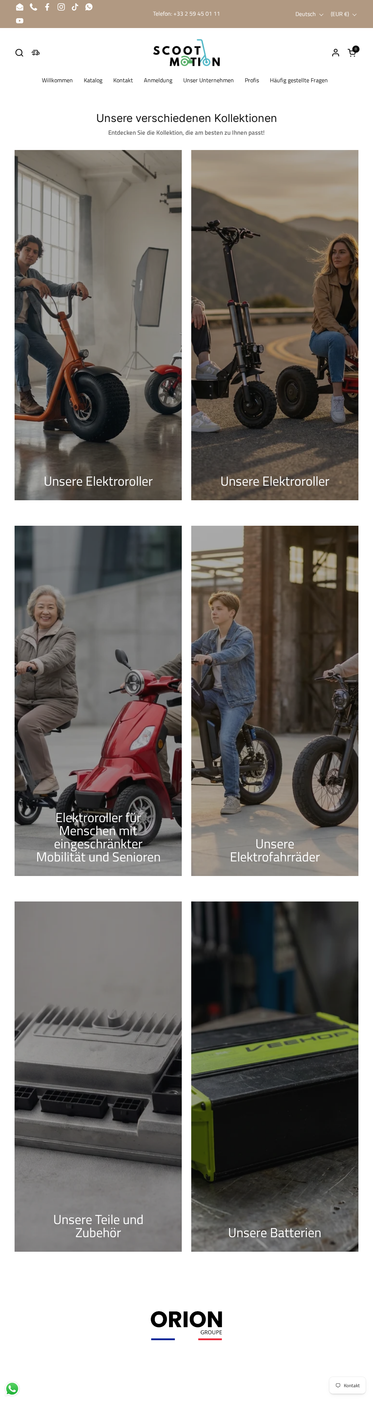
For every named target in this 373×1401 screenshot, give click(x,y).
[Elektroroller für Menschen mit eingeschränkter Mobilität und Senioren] (98, 701)
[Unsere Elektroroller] (98, 325)
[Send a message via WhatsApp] (12, 1388)
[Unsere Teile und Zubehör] (98, 1076)
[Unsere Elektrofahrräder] (274, 701)
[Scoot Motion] (186, 52)
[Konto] (335, 52)
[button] (19, 52)
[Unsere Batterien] (274, 1076)
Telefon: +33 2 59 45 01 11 (186, 14)
